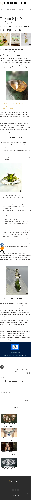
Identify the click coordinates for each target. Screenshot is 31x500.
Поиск (28, 3)
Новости (26, 9)
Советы (18, 486)
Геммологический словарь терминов (10, 485)
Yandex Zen (15, 490)
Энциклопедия (4, 9)
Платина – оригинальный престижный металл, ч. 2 (9, 468)
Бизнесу (20, 9)
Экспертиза (13, 9)
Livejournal (13, 490)
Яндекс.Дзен (18, 490)
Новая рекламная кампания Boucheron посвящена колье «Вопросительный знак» (9, 454)
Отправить (25, 400)
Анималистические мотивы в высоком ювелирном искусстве (9, 439)
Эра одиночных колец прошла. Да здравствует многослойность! (9, 425)
